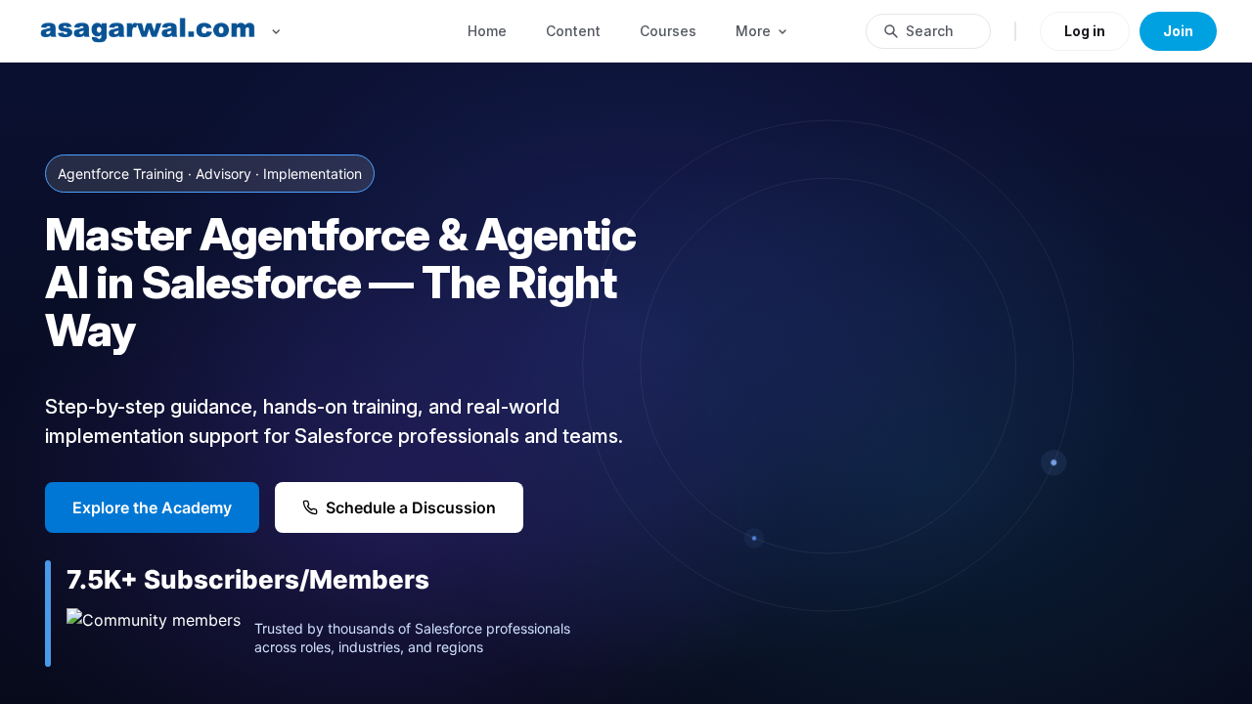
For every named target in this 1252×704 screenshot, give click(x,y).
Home (487, 30)
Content (573, 30)
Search (930, 30)
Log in (1084, 30)
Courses (668, 30)
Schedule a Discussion (411, 507)
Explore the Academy (152, 507)
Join (1178, 30)
